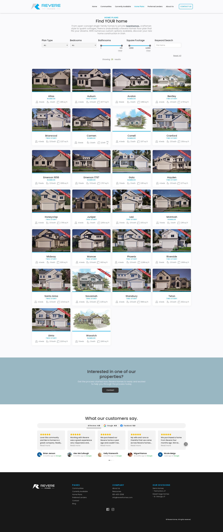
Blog (74, 503)
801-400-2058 (118, 494)
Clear (120, 51)
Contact (110, 390)
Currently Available (123, 6)
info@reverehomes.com (122, 497)
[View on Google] (39, 454)
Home (94, 6)
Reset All (177, 55)
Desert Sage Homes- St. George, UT (161, 495)
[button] (37, 444)
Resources (116, 491)
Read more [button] (45, 445)
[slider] (101, 46)
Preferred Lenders (155, 6)
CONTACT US (185, 6)
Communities (105, 6)
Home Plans (139, 6)
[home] (45, 6)
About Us (170, 6)
